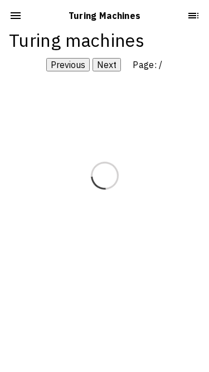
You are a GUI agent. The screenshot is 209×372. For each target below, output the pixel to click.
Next (106, 64)
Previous (68, 64)
